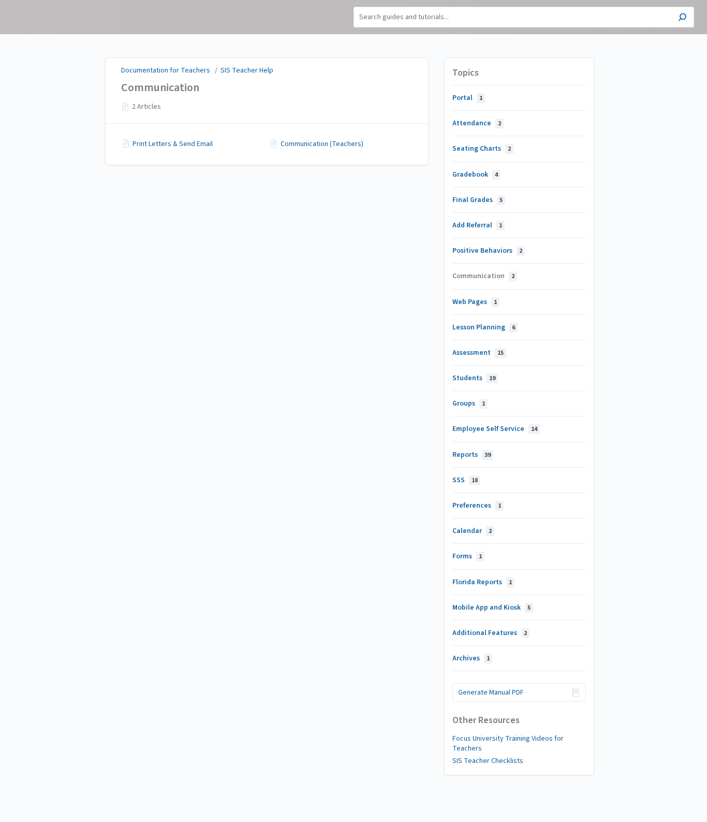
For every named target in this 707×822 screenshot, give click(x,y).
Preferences (476, 505)
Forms (467, 556)
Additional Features (489, 633)
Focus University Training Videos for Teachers (508, 743)
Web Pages (474, 302)
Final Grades (477, 200)
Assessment (478, 353)
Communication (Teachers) (322, 144)
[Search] (682, 18)
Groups (468, 403)
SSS (465, 480)
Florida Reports (482, 582)
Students (473, 378)
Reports (471, 455)
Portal (467, 98)
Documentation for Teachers (165, 70)
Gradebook (475, 174)
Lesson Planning (483, 327)
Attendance (476, 123)
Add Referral (477, 225)
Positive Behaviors (487, 251)
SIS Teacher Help (246, 70)
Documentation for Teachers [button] (44, 10)
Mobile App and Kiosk (491, 607)
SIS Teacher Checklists (487, 761)
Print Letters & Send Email (172, 144)
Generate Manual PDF (491, 692)
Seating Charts (481, 148)
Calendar (472, 531)
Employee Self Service (494, 429)
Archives (471, 658)
